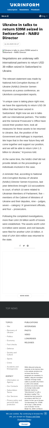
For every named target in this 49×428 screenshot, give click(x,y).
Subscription (12, 10)
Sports (9, 359)
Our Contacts (12, 386)
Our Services (12, 396)
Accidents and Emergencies (13, 368)
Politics (10, 336)
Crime (9, 363)
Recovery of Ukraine (12, 331)
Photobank (35, 10)
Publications (31, 322)
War (8, 326)
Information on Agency (13, 381)
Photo (28, 330)
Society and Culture (12, 354)
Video (27, 334)
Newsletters (24, 10)
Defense (10, 348)
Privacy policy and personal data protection (14, 402)
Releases (29, 342)
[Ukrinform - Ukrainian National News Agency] (24, 4)
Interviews (30, 326)
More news (24, 295)
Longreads (30, 338)
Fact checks (12, 344)
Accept (24, 424)
